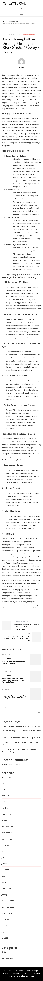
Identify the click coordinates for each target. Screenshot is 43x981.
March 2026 (6, 808)
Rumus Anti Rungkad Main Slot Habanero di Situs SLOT (20, 743)
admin (21, 67)
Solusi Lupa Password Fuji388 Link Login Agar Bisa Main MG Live (15, 697)
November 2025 (8, 833)
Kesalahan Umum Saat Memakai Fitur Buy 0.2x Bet (21, 738)
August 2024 (6, 926)
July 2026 (5, 783)
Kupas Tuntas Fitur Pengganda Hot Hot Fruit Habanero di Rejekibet (19, 750)
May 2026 (5, 796)
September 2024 (8, 919)
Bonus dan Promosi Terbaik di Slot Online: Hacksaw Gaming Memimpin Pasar (13, 680)
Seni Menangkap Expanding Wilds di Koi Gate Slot (21, 726)
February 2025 (7, 888)
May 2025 (5, 870)
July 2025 (5, 857)
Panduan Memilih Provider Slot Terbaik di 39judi (14, 663)
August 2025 (6, 851)
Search (4, 707)
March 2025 (6, 882)
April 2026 (5, 802)
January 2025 (6, 895)
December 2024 (8, 901)
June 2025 (5, 864)
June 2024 (5, 938)
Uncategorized (29, 34)
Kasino (4, 952)
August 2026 (6, 777)
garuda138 (27, 99)
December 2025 (8, 826)
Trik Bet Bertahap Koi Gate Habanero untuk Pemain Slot (21, 732)
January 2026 (6, 820)
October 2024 (7, 913)
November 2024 (8, 907)
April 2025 (5, 876)
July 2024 (5, 932)
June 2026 (5, 789)
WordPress (29, 976)
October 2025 (7, 839)
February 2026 (7, 814)
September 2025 (8, 845)
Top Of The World (14, 4)
